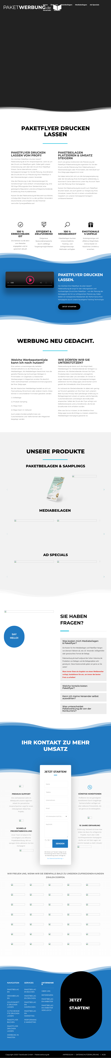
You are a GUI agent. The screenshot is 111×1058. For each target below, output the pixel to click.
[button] (104, 489)
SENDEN (60, 843)
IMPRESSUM (68, 1055)
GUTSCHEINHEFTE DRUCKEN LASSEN (13, 1013)
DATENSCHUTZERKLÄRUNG (87, 1055)
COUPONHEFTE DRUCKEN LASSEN (13, 1004)
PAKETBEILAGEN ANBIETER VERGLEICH (47, 1007)
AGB (103, 1055)
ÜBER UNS (46, 991)
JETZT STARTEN (69, 307)
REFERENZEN (47, 995)
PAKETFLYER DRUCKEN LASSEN (12, 1028)
